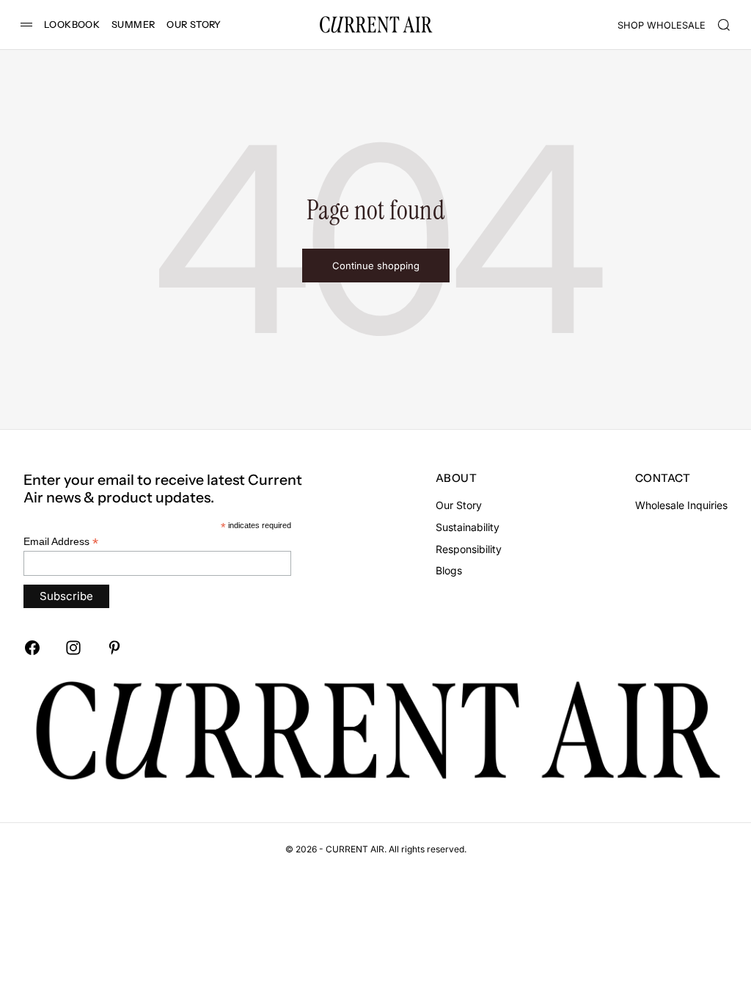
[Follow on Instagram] (73, 648)
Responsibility (469, 549)
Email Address (60, 542)
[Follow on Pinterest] (114, 648)
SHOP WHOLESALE (662, 25)
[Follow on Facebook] (32, 648)
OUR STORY (193, 24)
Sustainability (467, 527)
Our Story (459, 505)
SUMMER (133, 24)
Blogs (449, 570)
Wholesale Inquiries (681, 505)
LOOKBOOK (72, 24)
